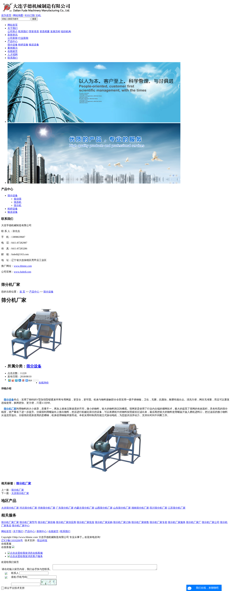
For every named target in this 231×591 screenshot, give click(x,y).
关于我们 (13, 28)
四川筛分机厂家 (158, 507)
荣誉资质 (34, 31)
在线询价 (44, 382)
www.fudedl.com (22, 271)
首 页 (22, 291)
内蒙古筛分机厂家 (84, 507)
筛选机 (17, 202)
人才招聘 (13, 54)
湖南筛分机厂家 (140, 507)
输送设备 (34, 44)
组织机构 (66, 31)
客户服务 (38, 556)
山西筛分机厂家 (104, 507)
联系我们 (23, 31)
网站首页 (13, 25)
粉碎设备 (23, 44)
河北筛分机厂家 (28, 507)
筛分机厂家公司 (210, 522)
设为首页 (6, 15)
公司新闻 (13, 38)
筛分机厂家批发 (85, 522)
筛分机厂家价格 (46, 522)
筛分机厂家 (23, 483)
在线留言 (13, 51)
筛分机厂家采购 (104, 522)
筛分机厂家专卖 (158, 522)
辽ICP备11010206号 (12, 540)
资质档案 (45, 31)
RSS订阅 (29, 15)
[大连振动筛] (94, 121)
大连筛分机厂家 (20, 493)
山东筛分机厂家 (122, 507)
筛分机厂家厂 (193, 522)
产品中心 (13, 41)
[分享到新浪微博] (12, 380)
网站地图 (18, 15)
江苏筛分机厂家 (176, 507)
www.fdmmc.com (23, 266)
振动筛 (17, 198)
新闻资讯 (13, 34)
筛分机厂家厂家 (10, 522)
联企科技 (42, 540)
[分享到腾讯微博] (16, 380)
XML (38, 15)
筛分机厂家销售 (140, 522)
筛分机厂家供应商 (66, 522)
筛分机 (17, 205)
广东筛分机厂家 (65, 507)
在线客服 (38, 553)
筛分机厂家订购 (122, 522)
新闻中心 (42, 531)
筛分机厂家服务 (176, 522)
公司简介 (13, 31)
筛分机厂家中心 (21, 525)
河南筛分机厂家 (46, 507)
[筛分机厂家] (36, 359)
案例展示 (13, 48)
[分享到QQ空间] (9, 380)
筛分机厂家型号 (28, 522)
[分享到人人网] (19, 380)
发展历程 (55, 31)
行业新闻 (23, 38)
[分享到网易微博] (23, 380)
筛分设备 (13, 44)
